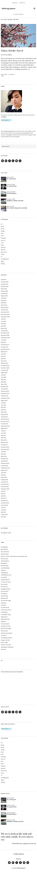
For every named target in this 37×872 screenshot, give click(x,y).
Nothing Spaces (8, 8)
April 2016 (3, 382)
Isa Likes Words (5, 607)
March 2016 (4, 384)
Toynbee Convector (6, 644)
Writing (3, 263)
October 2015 (4, 396)
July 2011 (3, 491)
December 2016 (5, 365)
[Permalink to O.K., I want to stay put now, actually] (3, 208)
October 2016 (4, 370)
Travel (2, 76)
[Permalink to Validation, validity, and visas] (3, 201)
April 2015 (3, 409)
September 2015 (5, 398)
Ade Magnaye (4, 547)
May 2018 (3, 342)
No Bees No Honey (5, 626)
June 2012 (3, 472)
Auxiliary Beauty (5, 561)
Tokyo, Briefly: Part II (12, 51)
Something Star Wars (6, 637)
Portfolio (15, 2)
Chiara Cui (3, 570)
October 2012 (4, 465)
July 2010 (3, 507)
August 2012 (4, 470)
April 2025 (3, 279)
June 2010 (3, 510)
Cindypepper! (4, 572)
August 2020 (4, 295)
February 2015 (4, 414)
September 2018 (5, 337)
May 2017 (3, 356)
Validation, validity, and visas (15, 200)
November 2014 (5, 421)
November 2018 (5, 335)
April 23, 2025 (10, 177)
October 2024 (4, 282)
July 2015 (3, 403)
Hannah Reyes (4, 596)
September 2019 (5, 316)
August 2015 (4, 400)
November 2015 (5, 393)
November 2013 (5, 449)
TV (1, 256)
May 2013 (3, 454)
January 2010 (4, 514)
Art (1, 224)
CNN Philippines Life (6, 575)
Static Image (4, 642)
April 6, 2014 (4, 74)
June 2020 (3, 298)
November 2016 (5, 368)
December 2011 (5, 484)
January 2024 (4, 284)
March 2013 (4, 456)
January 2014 (4, 444)
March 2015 (4, 412)
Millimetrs (3, 621)
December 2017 (5, 344)
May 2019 (3, 323)
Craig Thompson (5, 579)
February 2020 (4, 307)
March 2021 (4, 288)
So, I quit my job (11, 178)
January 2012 (4, 482)
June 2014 (3, 433)
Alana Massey (4, 549)
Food (2, 235)
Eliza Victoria (4, 586)
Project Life (4, 252)
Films (2, 233)
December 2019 (5, 312)
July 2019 (3, 319)
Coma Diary (4, 577)
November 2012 (5, 463)
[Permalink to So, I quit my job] (3, 179)
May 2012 (3, 475)
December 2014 (5, 419)
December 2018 (5, 333)
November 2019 (5, 314)
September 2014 (5, 426)
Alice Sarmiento (5, 551)
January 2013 (4, 461)
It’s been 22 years (12, 193)
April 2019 (3, 326)
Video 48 (3, 649)
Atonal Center (4, 558)
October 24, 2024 (11, 184)
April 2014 (3, 437)
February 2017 (4, 363)
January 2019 (4, 330)
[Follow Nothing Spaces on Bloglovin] (6, 121)
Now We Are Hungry (6, 628)
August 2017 (4, 351)
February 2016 (4, 386)
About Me (22, 2)
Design (2, 231)
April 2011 (3, 496)
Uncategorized (5, 259)
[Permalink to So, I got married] (3, 186)
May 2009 (3, 517)
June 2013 (3, 451)
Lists (2, 242)
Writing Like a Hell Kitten (7, 647)
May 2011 (3, 493)
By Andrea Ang (4, 565)
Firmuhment (4, 593)
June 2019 (3, 321)
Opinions (3, 247)
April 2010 (3, 512)
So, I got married (11, 186)
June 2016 (3, 377)
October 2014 (4, 423)
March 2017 (4, 361)
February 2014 (4, 442)
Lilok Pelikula (4, 612)
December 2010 (5, 503)
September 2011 (5, 489)
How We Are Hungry (6, 600)
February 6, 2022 (11, 199)
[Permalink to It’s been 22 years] (3, 194)
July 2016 (3, 375)
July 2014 (3, 430)
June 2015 (3, 405)
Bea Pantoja (4, 563)
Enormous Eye (4, 591)
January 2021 (4, 293)
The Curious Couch (6, 582)
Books (2, 226)
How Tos (3, 240)
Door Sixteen (4, 584)
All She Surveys (5, 554)
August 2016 (4, 372)
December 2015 (5, 391)
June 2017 (3, 354)
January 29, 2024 (11, 191)
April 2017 (3, 358)
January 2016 (4, 389)
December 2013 (5, 447)
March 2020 (4, 305)
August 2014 (4, 428)
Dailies (2, 228)
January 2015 (4, 416)
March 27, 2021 (10, 206)
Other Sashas (4, 631)
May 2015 (3, 407)
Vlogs (2, 261)
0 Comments (11, 74)
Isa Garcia (3, 605)
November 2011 (5, 486)
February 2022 (4, 286)
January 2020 (4, 309)
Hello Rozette (4, 598)
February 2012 (4, 479)
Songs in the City (5, 640)
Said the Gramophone (6, 633)
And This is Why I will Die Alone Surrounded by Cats (14, 556)
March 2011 (3, 498)
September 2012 (5, 468)
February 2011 (4, 500)
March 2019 (4, 328)
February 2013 (4, 458)
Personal (3, 249)
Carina (10, 54)
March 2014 (4, 440)
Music (2, 245)
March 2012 (4, 477)
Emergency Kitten (5, 589)
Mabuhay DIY (4, 617)
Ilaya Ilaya (3, 603)
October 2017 (4, 347)
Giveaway (3, 238)
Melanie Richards (5, 619)
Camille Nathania (5, 568)
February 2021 (4, 291)
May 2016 (3, 379)
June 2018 (3, 340)
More (4, 117)
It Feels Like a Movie (6, 610)
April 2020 (3, 302)
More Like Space (5, 623)
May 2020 (3, 300)
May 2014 (3, 435)
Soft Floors (4, 635)
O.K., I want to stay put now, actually (17, 208)
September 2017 (5, 349)
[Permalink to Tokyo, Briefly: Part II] (18, 47)
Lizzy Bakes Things (6, 614)
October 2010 (4, 505)
